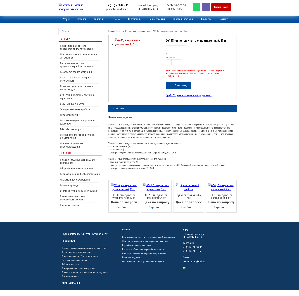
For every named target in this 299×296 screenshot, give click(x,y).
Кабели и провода (69, 185)
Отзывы (116, 19)
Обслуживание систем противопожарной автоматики (76, 65)
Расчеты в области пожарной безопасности (75, 79)
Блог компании (71, 283)
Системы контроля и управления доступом (77, 122)
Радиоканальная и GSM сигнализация (80, 174)
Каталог (81, 19)
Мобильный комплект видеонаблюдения (71, 145)
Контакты (224, 19)
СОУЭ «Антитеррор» (70, 129)
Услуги (66, 19)
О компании (134, 19)
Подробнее (121, 207)
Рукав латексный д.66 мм (189, 196)
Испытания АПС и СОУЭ (72, 103)
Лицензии (99, 19)
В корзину (180, 85)
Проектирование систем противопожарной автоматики (76, 47)
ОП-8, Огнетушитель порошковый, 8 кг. (221, 196)
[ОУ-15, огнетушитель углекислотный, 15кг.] (134, 44)
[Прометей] (76, 9)
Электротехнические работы (75, 109)
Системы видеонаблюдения (75, 179)
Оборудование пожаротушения (76, 168)
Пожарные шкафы (69, 205)
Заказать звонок (221, 7)
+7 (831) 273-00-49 (117, 5)
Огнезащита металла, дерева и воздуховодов (76, 88)
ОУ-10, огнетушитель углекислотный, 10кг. (123, 196)
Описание (119, 108)
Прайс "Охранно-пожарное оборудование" (188, 95)
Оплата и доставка (183, 19)
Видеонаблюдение (70, 114)
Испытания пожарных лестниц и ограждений (77, 97)
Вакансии (206, 19)
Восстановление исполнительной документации (77, 136)
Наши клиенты (157, 19)
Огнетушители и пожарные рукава (78, 190)
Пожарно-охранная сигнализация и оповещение (78, 161)
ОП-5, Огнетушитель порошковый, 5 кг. (156, 196)
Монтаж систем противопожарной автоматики (78, 56)
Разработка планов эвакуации (76, 71)
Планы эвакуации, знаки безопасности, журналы (72, 198)
